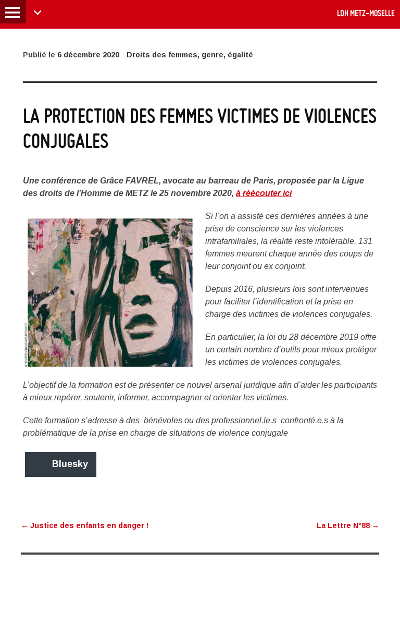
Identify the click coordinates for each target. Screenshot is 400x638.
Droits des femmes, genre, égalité (190, 55)
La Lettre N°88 (348, 525)
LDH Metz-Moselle (366, 13)
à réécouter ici (264, 193)
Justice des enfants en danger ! (84, 525)
